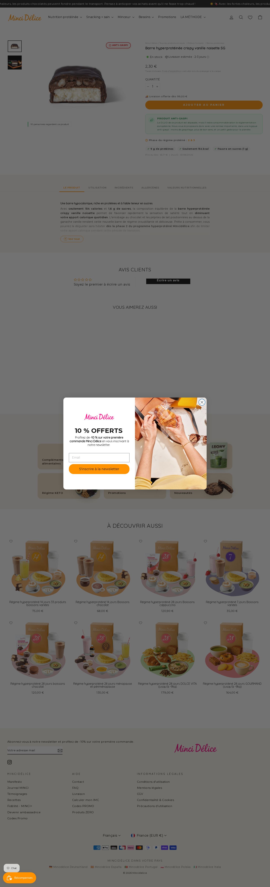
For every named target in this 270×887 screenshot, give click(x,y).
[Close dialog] (202, 402)
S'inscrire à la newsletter (99, 469)
